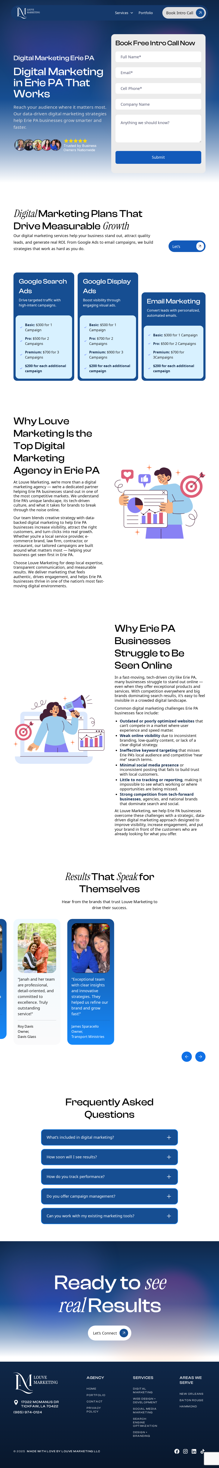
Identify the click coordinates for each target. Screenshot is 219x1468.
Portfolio (146, 12)
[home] (28, 12)
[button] (124, 13)
